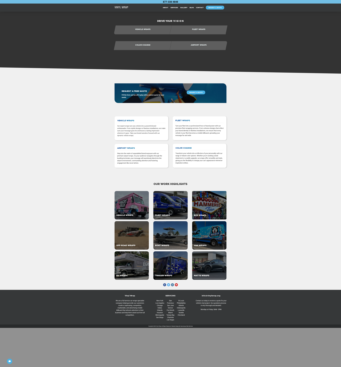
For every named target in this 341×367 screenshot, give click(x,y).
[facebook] (164, 284)
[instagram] (172, 284)
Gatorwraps (183, 326)
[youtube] (176, 284)
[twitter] (168, 284)
